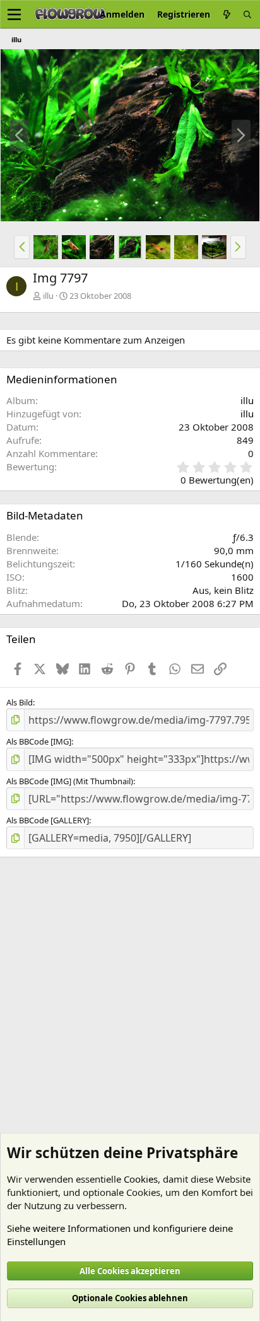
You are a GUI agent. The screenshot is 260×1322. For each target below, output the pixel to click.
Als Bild (19, 702)
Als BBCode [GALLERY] (47, 820)
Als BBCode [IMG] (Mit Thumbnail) (69, 781)
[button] (22, 247)
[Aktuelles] (226, 14)
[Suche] (247, 14)
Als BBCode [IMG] (38, 741)
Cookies (141, 1179)
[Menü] (14, 14)
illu (48, 295)
